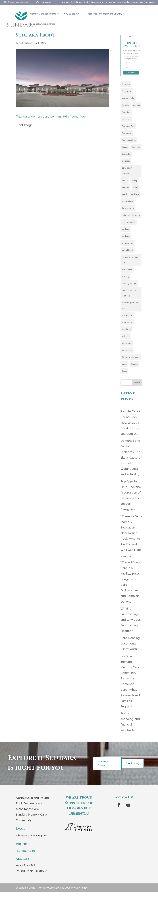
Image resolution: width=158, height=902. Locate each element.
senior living (127, 350)
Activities (126, 84)
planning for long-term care (129, 293)
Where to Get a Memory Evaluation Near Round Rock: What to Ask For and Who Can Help (131, 533)
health (124, 194)
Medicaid (126, 229)
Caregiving (126, 133)
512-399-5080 (25, 850)
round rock (126, 329)
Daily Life (136, 147)
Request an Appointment (43, 24)
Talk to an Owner (103, 763)
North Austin (127, 269)
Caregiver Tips (128, 126)
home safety (127, 201)
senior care (127, 343)
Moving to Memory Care (130, 260)
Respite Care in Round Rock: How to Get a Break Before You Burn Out (131, 422)
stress (124, 364)
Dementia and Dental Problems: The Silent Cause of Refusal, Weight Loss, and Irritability (131, 457)
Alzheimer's (127, 91)
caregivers (126, 119)
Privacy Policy (79, 887)
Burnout (136, 105)
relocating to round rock (130, 305)
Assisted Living (128, 98)
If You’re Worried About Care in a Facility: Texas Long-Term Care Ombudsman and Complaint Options (131, 579)
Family (134, 180)
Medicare (126, 236)
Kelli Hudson (25, 43)
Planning (125, 276)
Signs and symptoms (131, 357)
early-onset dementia (127, 171)
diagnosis (126, 161)
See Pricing (132, 763)
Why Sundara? (71, 14)
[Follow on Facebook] (118, 805)
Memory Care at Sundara (43, 14)
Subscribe (132, 72)
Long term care (128, 222)
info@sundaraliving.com (32, 835)
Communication (129, 140)
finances (125, 187)
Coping (125, 147)
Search (137, 382)
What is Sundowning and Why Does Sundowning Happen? (131, 619)
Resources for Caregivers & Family (104, 14)
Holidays (135, 194)
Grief (135, 187)
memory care (128, 243)
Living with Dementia (131, 215)
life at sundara (128, 208)
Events (125, 180)
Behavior (125, 105)
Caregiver (126, 112)
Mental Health (128, 250)
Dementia (126, 154)
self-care (126, 336)
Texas (124, 371)
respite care (127, 322)
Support (134, 364)
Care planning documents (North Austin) (130, 643)
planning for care (129, 283)
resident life (127, 315)
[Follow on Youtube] (128, 805)
